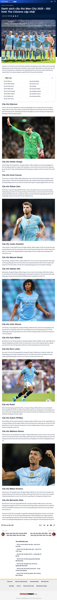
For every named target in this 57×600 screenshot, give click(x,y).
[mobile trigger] (54, 1)
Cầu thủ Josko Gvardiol (9, 91)
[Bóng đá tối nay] (9, 1)
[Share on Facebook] (9, 16)
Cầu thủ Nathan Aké (8, 96)
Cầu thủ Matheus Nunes (35, 91)
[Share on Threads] (15, 16)
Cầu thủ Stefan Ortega (9, 83)
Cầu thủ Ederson (8, 81)
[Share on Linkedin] (44, 525)
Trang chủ (3, 5)
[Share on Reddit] (13, 16)
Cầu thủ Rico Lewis (34, 83)
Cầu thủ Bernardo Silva (35, 96)
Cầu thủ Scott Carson (9, 86)
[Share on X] (11, 16)
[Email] (50, 525)
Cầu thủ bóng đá (9, 5)
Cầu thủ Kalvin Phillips (35, 88)
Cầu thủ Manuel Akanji (9, 93)
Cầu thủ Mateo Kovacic (35, 93)
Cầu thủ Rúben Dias (8, 88)
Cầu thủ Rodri (33, 86)
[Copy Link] (18, 16)
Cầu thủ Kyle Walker (34, 81)
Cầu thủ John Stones (9, 98)
